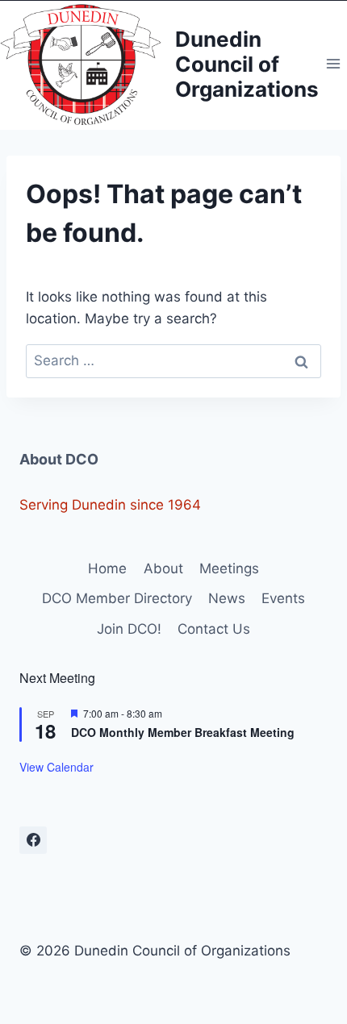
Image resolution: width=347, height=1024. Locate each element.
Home (107, 568)
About (163, 568)
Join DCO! (129, 629)
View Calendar (56, 767)
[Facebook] (33, 840)
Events (283, 598)
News (226, 598)
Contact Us (214, 629)
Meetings (229, 568)
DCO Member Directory (117, 598)
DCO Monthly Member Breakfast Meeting (183, 732)
